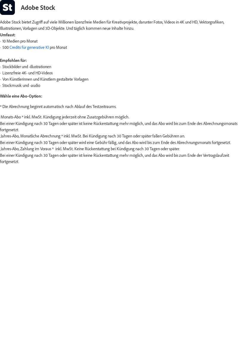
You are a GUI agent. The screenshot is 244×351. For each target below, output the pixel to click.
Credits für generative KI (29, 47)
